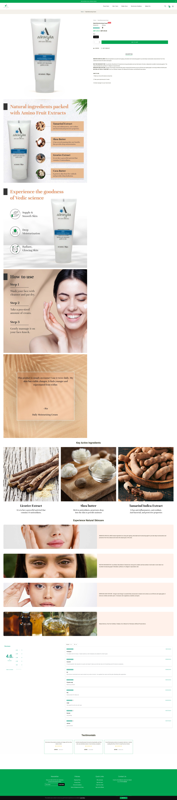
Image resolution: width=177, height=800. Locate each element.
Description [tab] (128, 54)
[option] (59, 747)
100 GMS (96, 37)
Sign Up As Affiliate (100, 787)
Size (94, 34)
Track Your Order (99, 784)
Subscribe (61, 784)
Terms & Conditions (77, 784)
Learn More (82, 797)
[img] (96, 28)
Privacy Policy (77, 782)
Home (82, 11)
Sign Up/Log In (100, 782)
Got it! (123, 797)
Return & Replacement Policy (77, 787)
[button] (19, 650)
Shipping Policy (77, 779)
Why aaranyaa (100, 779)
